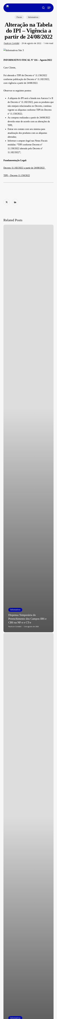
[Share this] (6, 202)
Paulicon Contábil (11, 43)
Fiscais (19, 17)
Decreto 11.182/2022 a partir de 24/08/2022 (24, 167)
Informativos (33, 17)
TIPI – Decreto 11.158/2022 (16, 175)
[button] (48, 7)
